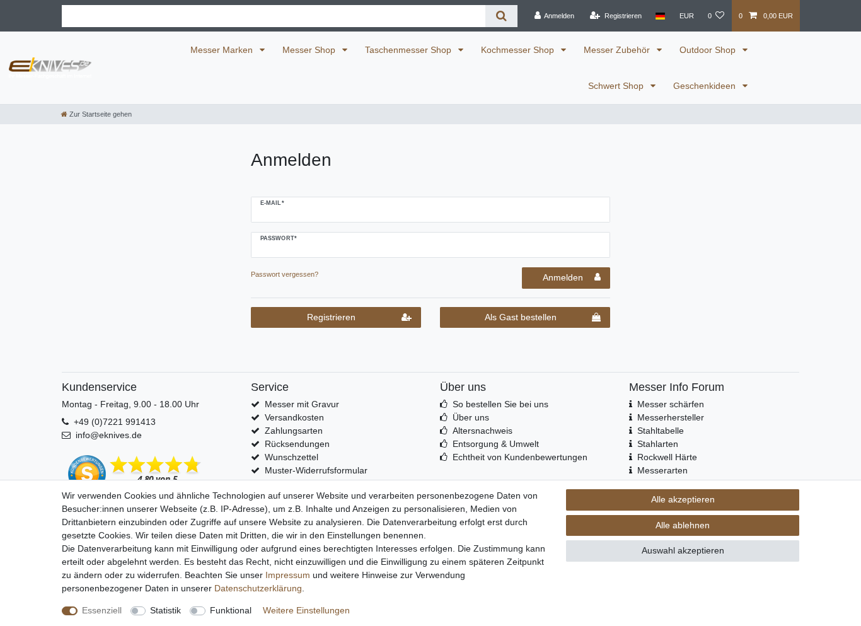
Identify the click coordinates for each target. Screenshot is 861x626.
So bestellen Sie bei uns (500, 404)
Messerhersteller (670, 417)
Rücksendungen (297, 444)
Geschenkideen (705, 86)
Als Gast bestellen (521, 317)
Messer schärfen (670, 404)
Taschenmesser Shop (409, 50)
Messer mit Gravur (302, 404)
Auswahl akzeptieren (683, 550)
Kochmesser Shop (519, 50)
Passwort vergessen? (284, 274)
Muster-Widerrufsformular (316, 470)
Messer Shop (310, 50)
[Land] (660, 16)
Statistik (165, 610)
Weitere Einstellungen (306, 610)
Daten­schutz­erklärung (258, 588)
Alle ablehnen (683, 525)
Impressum (287, 575)
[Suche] (501, 16)
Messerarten (662, 470)
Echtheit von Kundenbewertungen (520, 457)
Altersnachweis (482, 431)
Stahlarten (657, 444)
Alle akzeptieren (683, 499)
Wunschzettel (291, 457)
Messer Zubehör (618, 50)
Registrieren (331, 317)
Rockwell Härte (667, 457)
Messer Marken (222, 50)
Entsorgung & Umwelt (496, 444)
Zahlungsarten (294, 431)
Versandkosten (294, 417)
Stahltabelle (660, 431)
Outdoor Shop (708, 50)
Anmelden (563, 277)
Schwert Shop (617, 86)
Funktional (230, 610)
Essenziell (102, 610)
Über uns (471, 417)
